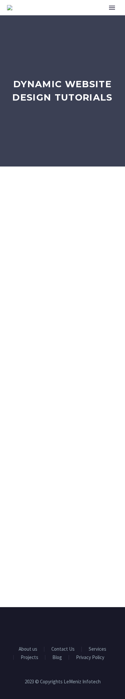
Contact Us (63, 649)
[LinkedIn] (54, 625)
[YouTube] (71, 625)
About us (28, 649)
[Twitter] (62, 625)
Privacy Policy (90, 657)
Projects (29, 657)
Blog (57, 657)
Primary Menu (112, 8)
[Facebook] (45, 625)
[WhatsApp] (80, 625)
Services (97, 649)
